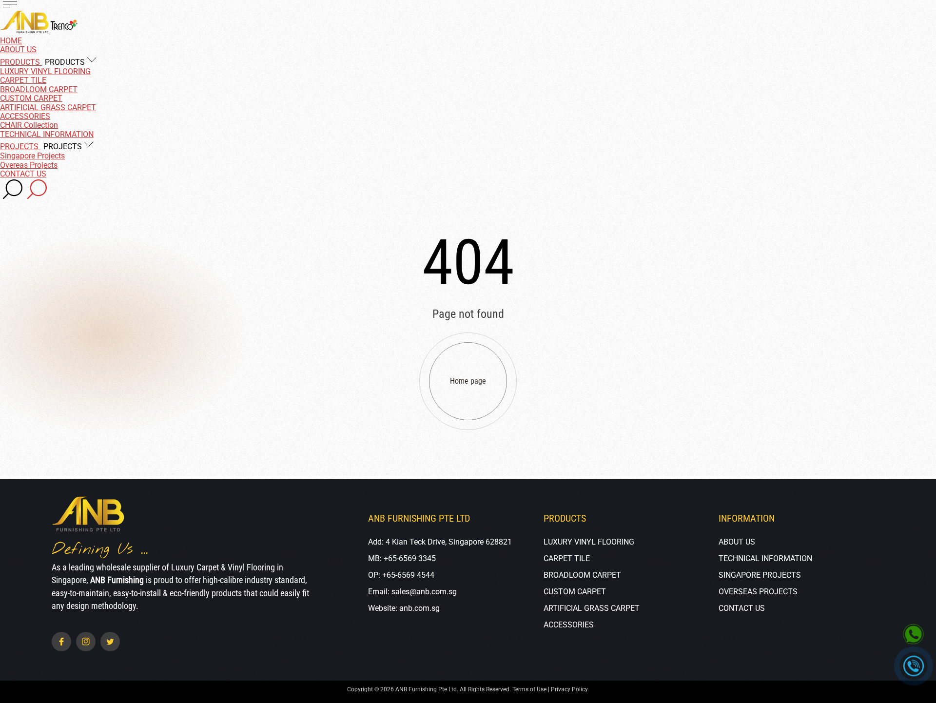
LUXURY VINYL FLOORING (45, 71)
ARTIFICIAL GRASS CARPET (48, 107)
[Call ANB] (913, 666)
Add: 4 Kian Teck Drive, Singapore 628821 (440, 542)
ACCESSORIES (25, 116)
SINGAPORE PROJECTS (760, 575)
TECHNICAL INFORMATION (765, 558)
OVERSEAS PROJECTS (758, 591)
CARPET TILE (23, 80)
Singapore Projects (32, 155)
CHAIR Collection (29, 125)
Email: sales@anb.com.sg (412, 591)
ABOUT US (737, 542)
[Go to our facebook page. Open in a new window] (61, 641)
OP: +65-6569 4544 (401, 575)
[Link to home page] (88, 515)
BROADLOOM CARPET (39, 89)
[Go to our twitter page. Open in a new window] (110, 641)
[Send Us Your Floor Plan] (913, 635)
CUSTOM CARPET (31, 98)
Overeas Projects (29, 165)
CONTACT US (742, 608)
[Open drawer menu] (10, 5)
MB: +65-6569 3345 (402, 558)
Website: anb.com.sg (404, 608)
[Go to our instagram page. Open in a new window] (86, 641)
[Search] (12, 190)
